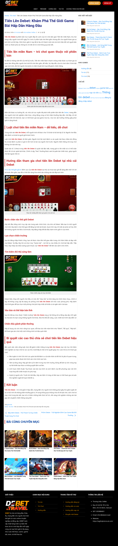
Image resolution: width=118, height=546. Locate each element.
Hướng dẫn (52, 9)
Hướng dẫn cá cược (72, 506)
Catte (88, 88)
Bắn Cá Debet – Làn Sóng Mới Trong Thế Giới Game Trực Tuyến (99, 46)
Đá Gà (103, 97)
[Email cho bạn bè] (40, 32)
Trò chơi (43, 9)
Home (7, 16)
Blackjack (80, 88)
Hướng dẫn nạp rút (72, 510)
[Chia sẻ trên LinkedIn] (44, 32)
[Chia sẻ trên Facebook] (36, 32)
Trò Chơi (41, 506)
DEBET (36, 9)
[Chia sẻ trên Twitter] (38, 32)
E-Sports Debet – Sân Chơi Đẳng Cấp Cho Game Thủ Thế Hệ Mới (99, 22)
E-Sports (98, 88)
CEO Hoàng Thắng (30, 32)
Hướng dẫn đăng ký (72, 502)
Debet (66, 112)
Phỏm (100, 93)
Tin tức (61, 9)
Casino (84, 88)
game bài (9, 404)
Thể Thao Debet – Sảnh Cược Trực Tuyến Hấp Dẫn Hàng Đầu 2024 (98, 54)
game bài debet (85, 93)
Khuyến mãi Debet (71, 514)
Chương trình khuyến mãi (75, 9)
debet (93, 87)
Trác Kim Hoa (98, 97)
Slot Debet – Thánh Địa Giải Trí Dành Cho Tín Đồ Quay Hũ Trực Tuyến (99, 38)
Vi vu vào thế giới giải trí (13, 170)
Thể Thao (92, 97)
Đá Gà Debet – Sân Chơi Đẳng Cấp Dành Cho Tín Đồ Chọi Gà (98, 30)
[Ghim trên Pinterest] (42, 32)
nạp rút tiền (94, 93)
